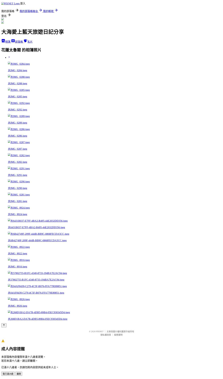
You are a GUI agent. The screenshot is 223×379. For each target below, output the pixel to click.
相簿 (8, 41)
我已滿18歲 (8, 374)
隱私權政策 (105, 335)
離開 (19, 374)
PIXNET (100, 331)
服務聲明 (118, 335)
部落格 (19, 41)
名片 (30, 41)
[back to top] (4, 325)
